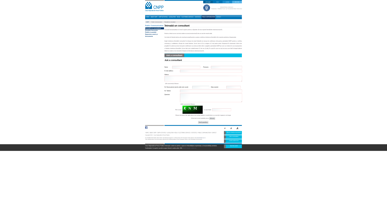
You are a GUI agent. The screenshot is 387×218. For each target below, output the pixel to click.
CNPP (147, 22)
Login (227, 2)
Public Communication (156, 22)
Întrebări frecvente (151, 30)
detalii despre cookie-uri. (190, 148)
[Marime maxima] (237, 129)
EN (238, 2)
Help (217, 2)
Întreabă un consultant (169, 22)
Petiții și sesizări (150, 32)
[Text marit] (231, 129)
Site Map (208, 2)
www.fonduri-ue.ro (201, 137)
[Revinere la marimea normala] (225, 129)
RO (236, 2)
